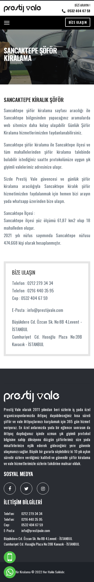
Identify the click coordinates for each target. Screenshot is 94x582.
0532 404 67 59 (78, 10)
